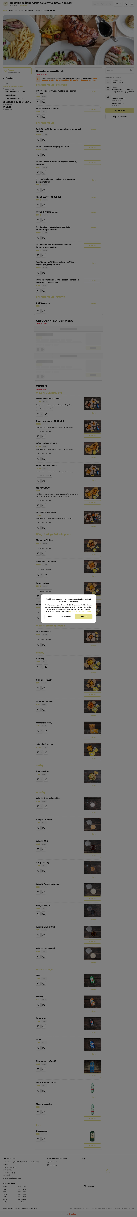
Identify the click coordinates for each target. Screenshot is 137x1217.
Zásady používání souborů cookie (80, 611)
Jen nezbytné (66, 616)
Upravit (50, 616)
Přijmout (84, 616)
